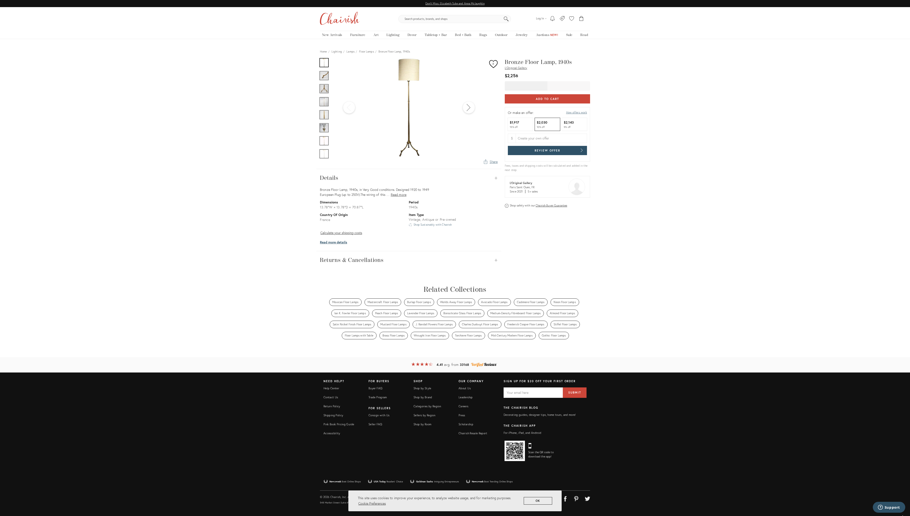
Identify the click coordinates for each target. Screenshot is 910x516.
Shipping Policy (333, 415)
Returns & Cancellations (409, 260)
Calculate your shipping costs (341, 232)
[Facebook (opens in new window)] (565, 498)
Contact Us (330, 397)
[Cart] (581, 19)
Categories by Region (427, 406)
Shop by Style (422, 388)
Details (409, 178)
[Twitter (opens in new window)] (587, 498)
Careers (464, 406)
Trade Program (378, 397)
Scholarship (466, 424)
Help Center (331, 388)
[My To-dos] (552, 19)
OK (538, 501)
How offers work (576, 112)
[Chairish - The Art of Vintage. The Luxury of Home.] (339, 19)
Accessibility (331, 433)
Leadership (466, 397)
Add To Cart (547, 99)
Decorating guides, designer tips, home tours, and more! (540, 415)
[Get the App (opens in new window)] (515, 451)
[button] (571, 19)
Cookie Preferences (372, 503)
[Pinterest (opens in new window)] (576, 498)
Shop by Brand (423, 397)
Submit (574, 392)
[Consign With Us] (562, 19)
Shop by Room (422, 424)
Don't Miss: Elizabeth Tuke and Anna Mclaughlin (454, 3)
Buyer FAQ (375, 388)
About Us (465, 388)
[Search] (506, 19)
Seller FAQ (375, 424)
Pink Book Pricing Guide (338, 424)
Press (462, 415)
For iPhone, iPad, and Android (522, 433)
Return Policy (331, 406)
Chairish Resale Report (473, 433)
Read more (398, 194)
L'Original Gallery (516, 68)
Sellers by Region (424, 415)
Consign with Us (379, 415)
